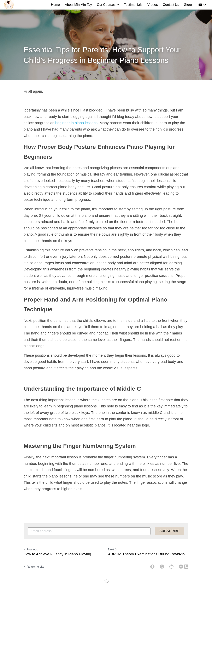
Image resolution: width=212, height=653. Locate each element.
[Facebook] (152, 567)
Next (111, 549)
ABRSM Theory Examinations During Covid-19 (146, 554)
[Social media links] (200, 5)
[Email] (181, 567)
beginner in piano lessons (76, 123)
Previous (32, 549)
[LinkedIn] (171, 567)
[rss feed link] (186, 567)
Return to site (35, 566)
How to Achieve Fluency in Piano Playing (57, 554)
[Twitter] (162, 567)
